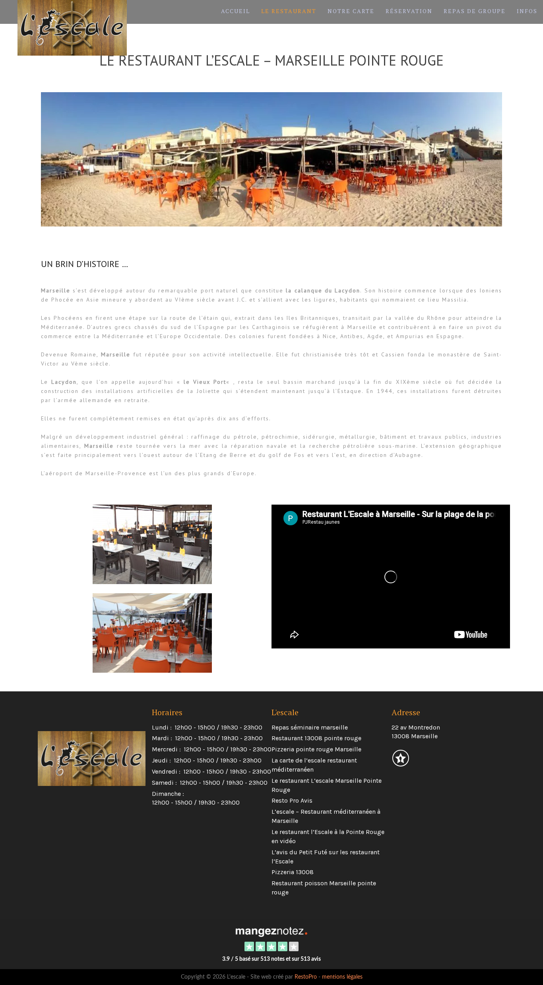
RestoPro (306, 977)
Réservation (409, 11)
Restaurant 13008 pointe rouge (316, 738)
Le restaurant (288, 11)
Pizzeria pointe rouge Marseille (316, 749)
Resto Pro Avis (292, 800)
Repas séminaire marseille (310, 727)
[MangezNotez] (400, 763)
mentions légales (342, 977)
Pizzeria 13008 (293, 872)
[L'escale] (271, 931)
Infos (527, 11)
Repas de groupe (475, 11)
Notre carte (351, 11)
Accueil (235, 11)
